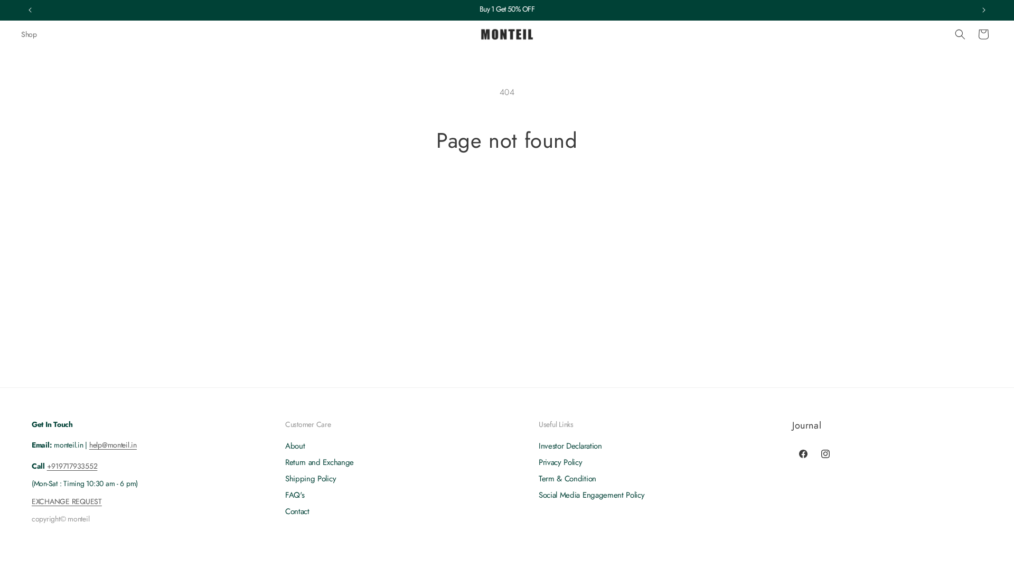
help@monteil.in (113, 445)
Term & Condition (567, 478)
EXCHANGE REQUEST (67, 501)
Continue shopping (507, 192)
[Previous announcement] (30, 10)
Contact (297, 511)
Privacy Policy (561, 462)
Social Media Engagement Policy (591, 495)
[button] (960, 34)
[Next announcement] (984, 10)
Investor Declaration (570, 446)
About (295, 446)
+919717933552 (72, 466)
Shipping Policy (310, 478)
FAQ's (294, 495)
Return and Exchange (319, 462)
